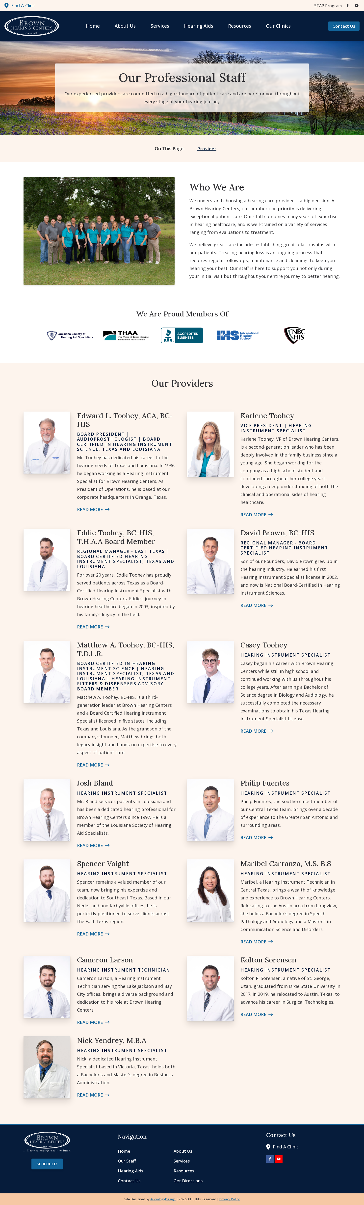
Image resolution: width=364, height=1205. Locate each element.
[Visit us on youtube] (357, 5)
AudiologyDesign (163, 1199)
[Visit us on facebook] (348, 5)
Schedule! (47, 1164)
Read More (90, 509)
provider (206, 148)
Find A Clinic (23, 5)
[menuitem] (327, 5)
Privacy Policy (229, 1199)
